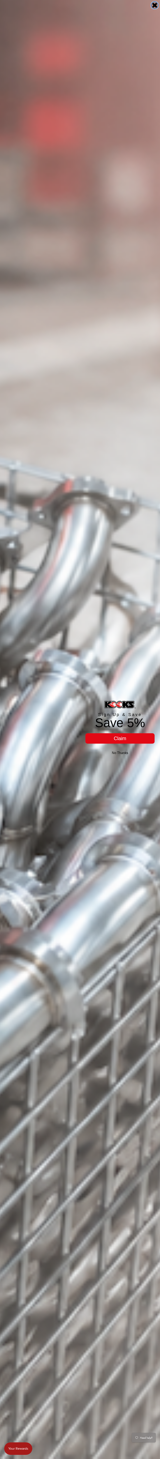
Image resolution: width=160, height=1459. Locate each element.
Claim (120, 738)
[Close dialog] (154, 5)
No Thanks (120, 753)
